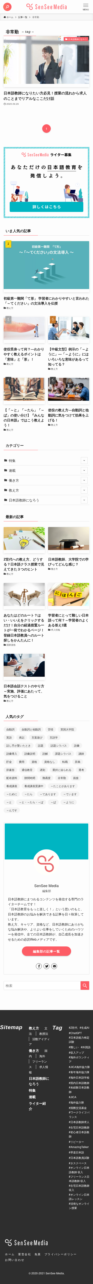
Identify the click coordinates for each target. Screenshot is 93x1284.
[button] (7, 6)
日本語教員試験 (79, 1157)
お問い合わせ (14, 1260)
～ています (70, 794)
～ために (11, 794)
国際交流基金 (78, 1108)
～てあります (48, 794)
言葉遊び (37, 737)
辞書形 (10, 770)
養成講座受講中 (33, 786)
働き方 (14, 480)
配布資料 (11, 778)
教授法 (43, 1033)
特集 (12, 460)
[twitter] (46, 966)
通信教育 (27, 770)
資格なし (49, 761)
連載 (12, 470)
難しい (74, 1047)
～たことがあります (63, 786)
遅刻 (42, 770)
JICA (73, 1097)
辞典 (77, 761)
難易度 (46, 778)
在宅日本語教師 (79, 1127)
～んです (11, 810)
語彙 (76, 745)
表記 (21, 737)
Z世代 (73, 1027)
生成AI (85, 1027)
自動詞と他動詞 (31, 729)
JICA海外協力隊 (80, 1067)
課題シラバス (63, 753)
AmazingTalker (79, 1147)
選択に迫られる (61, 770)
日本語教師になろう (24, 500)
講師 (81, 753)
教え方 (14, 490)
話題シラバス (59, 745)
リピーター (77, 1142)
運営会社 (24, 1254)
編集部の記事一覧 (46, 951)
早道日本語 (77, 1152)
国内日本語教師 (79, 1083)
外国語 (86, 1047)
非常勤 (62, 778)
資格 (34, 761)
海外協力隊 (77, 1102)
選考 (81, 770)
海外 (42, 1056)
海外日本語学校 (79, 1077)
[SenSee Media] (46, 6)
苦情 (50, 729)
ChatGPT (76, 1033)
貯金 (9, 761)
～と (9, 802)
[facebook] (39, 966)
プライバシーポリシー (60, 1254)
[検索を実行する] (84, 985)
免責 (38, 1254)
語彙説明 (29, 753)
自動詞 (10, 729)
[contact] (54, 966)
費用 (21, 761)
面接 (76, 778)
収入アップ (77, 1052)
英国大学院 (67, 729)
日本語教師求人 (79, 1122)
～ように (68, 802)
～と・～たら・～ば (31, 802)
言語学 (54, 737)
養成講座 (11, 786)
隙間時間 (29, 778)
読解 (45, 753)
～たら (28, 794)
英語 (9, 737)
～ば (53, 802)
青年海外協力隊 (79, 1072)
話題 (40, 745)
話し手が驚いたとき (18, 745)
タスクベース (78, 1163)
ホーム (10, 1254)
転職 (65, 761)
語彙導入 (11, 753)
